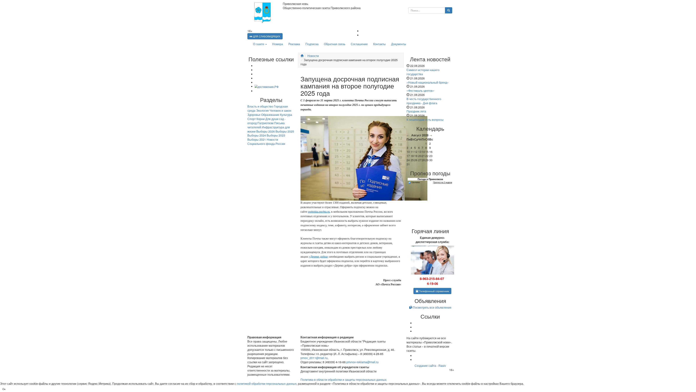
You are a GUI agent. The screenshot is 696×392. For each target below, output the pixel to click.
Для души (271, 119)
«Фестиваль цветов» (420, 90)
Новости (313, 56)
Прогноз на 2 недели (442, 182)
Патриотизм (265, 123)
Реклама (294, 44)
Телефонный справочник (433, 291)
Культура (286, 115)
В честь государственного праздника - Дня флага (424, 101)
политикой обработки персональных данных (267, 383)
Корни (260, 119)
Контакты (379, 44)
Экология (262, 110)
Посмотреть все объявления (431, 307)
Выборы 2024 (256, 135)
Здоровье (253, 115)
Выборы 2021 (256, 139)
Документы (398, 44)
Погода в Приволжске (430, 179)
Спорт (251, 119)
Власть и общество (260, 106)
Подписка (311, 44)
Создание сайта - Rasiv (430, 366)
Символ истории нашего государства (423, 72)
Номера (277, 44)
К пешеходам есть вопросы (425, 119)
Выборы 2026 (265, 131)
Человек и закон (280, 110)
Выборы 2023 (276, 135)
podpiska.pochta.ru (319, 211)
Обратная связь (334, 44)
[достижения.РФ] (267, 86)
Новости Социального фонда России (266, 141)
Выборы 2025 (285, 131)
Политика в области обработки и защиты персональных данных (343, 379)
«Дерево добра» (318, 256)
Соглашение (359, 44)
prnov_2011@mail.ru (314, 358)
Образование (270, 115)
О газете (259, 44)
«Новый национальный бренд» (428, 82)
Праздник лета (416, 111)
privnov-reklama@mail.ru (362, 362)
